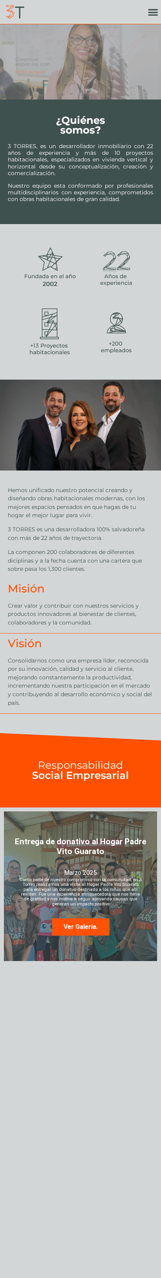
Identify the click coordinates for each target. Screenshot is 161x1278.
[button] (153, 12)
